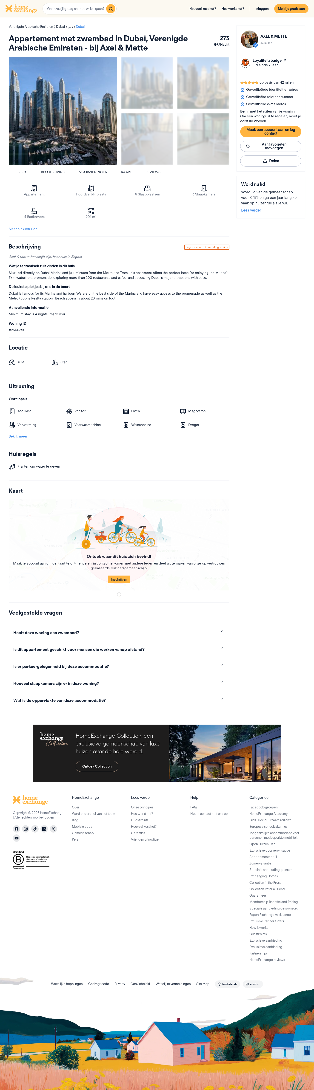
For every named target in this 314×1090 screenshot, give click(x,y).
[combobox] (79, 8)
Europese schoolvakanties (268, 826)
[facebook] (16, 829)
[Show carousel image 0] (63, 111)
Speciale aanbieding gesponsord (273, 908)
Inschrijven (119, 579)
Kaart (126, 172)
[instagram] (25, 829)
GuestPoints (139, 820)
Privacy (119, 984)
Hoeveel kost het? (202, 9)
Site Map (202, 984)
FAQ (193, 807)
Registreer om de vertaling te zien (207, 247)
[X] (53, 829)
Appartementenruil (263, 857)
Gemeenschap (83, 833)
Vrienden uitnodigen (145, 839)
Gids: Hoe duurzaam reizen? (270, 820)
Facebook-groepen (263, 807)
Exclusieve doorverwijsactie (269, 850)
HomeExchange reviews (267, 960)
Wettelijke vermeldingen (173, 984)
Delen (274, 161)
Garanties (138, 833)
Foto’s (21, 172)
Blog (75, 820)
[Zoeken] (110, 8)
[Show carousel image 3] (147, 139)
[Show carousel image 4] (203, 139)
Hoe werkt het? (233, 9)
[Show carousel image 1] (147, 83)
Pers (75, 839)
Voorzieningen (93, 172)
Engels (76, 257)
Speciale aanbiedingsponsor (270, 870)
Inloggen (262, 9)
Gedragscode (98, 984)
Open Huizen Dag (262, 844)
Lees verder (251, 210)
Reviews (153, 172)
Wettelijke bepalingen (67, 984)
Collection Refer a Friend (267, 889)
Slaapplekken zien (23, 229)
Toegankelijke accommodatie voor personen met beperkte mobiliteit (274, 835)
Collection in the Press (265, 882)
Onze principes (142, 807)
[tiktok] (35, 829)
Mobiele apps (82, 826)
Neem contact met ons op (209, 814)
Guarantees (258, 895)
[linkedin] (44, 829)
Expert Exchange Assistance (270, 915)
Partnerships (258, 953)
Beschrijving (53, 172)
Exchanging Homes (263, 876)
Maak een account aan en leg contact (270, 131)
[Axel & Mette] (249, 39)
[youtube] (16, 838)
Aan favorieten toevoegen (274, 146)
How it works (258, 927)
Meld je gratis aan (291, 9)
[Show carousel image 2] (203, 83)
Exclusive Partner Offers (266, 921)
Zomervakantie (260, 863)
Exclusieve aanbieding (265, 940)
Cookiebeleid (140, 984)
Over (75, 807)
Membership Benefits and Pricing (273, 902)
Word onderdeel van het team (93, 814)
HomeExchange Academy (268, 814)
